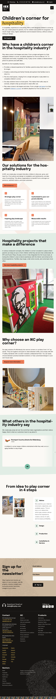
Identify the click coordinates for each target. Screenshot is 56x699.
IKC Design (22, 626)
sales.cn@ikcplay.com (7, 640)
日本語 (4, 663)
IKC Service (23, 628)
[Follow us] (44, 606)
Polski (3, 657)
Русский (4, 659)
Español (4, 652)
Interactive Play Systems (44, 620)
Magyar (4, 661)
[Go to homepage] (6, 7)
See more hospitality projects (13, 265)
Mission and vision (24, 620)
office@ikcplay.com (7, 630)
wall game (42, 86)
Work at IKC (23, 630)
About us (22, 618)
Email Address (37, 566)
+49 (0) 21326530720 (7, 632)
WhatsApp (12, 2)
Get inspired (8, 38)
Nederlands (5, 648)
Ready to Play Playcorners (44, 624)
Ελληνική (4, 654)
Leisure (4, 679)
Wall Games (41, 618)
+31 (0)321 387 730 (7, 619)
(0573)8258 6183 (6, 639)
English (4, 650)
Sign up (39, 585)
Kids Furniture (41, 626)
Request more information (12, 362)
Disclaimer (22, 639)
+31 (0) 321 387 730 (24, 2)
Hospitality (4, 672)
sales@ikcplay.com (39, 2)
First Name (36, 574)
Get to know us (9, 185)
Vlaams (13, 648)
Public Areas (5, 674)
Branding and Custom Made (45, 632)
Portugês (13, 657)
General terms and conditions (27, 632)
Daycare (4, 681)
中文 (12, 661)
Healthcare (5, 676)
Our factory (23, 624)
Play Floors (40, 628)
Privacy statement (24, 634)
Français (13, 652)
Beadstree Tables (42, 622)
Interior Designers (6, 683)
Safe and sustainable (25, 622)
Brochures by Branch (7, 685)
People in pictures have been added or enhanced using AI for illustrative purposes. (27, 672)
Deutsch (13, 650)
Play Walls (40, 630)
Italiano (13, 654)
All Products (41, 634)
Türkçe (12, 659)
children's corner (15, 88)
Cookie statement (24, 636)
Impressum (22, 641)
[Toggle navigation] (52, 7)
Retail (3, 670)
